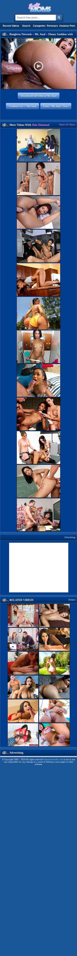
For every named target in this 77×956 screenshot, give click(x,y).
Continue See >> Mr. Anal (22, 106)
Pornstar (52, 25)
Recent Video (11, 25)
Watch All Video (67, 124)
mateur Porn (67, 25)
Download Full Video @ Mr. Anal (38, 95)
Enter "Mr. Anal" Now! (55, 106)
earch (26, 25)
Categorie (39, 25)
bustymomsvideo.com (53, 759)
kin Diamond (40, 124)
